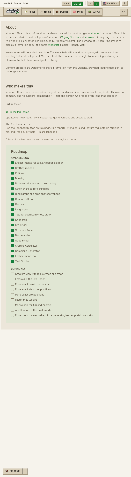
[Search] (124, 12)
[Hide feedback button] (25, 471)
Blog (66, 3)
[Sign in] (125, 3)
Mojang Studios (70, 37)
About (77, 4)
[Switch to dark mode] (91, 3)
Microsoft (90, 37)
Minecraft (96, 33)
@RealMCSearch (19, 112)
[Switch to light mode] (96, 4)
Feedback (15, 470)
